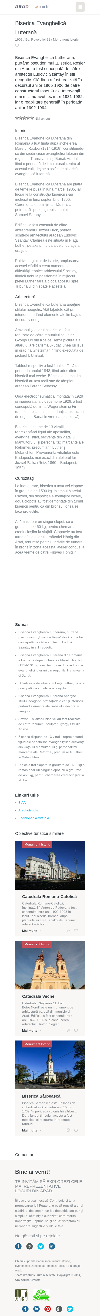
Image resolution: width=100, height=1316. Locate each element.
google (59, 1309)
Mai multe (29, 931)
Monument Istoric (37, 844)
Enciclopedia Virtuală (33, 818)
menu (80, 7)
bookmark (17, 45)
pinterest (47, 1309)
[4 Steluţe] (28, 118)
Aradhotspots (28, 810)
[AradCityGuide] (32, 7)
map (68, 930)
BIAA (22, 802)
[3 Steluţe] (24, 118)
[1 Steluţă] (17, 118)
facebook (25, 1309)
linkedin (36, 1309)
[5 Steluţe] (32, 118)
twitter (70, 1309)
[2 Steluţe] (21, 118)
